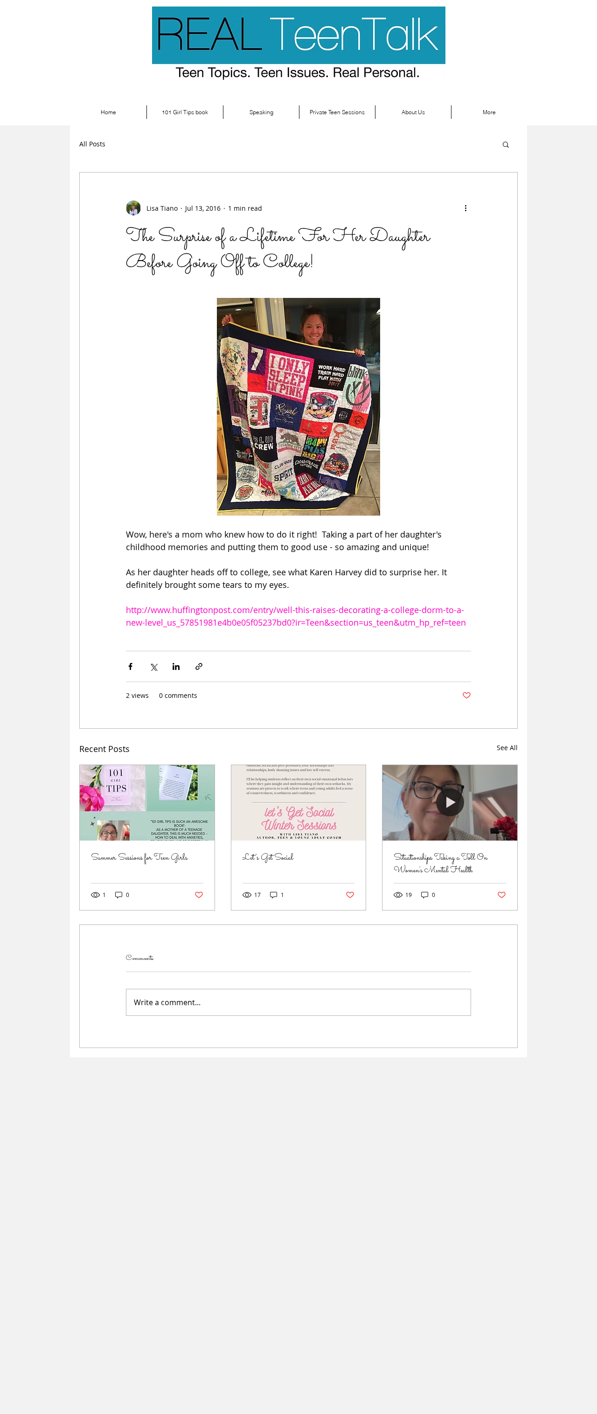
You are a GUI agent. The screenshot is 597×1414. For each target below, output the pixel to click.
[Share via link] (198, 666)
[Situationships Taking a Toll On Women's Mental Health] (449, 803)
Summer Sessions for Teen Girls (139, 858)
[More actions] (465, 208)
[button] (505, 144)
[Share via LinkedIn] (176, 666)
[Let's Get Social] (298, 803)
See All (507, 747)
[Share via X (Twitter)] (153, 666)
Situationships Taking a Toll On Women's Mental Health (440, 864)
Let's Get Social (268, 858)
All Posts (92, 143)
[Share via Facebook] (130, 666)
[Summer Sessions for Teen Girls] (147, 803)
